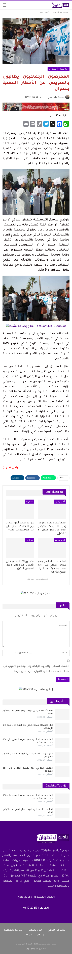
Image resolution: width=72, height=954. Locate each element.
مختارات (52, 69)
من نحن (28, 935)
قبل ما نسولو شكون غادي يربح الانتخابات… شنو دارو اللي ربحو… (28, 726)
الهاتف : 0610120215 (36, 908)
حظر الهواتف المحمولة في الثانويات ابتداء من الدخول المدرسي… (28, 755)
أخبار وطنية (60, 501)
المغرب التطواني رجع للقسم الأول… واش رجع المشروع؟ (28, 769)
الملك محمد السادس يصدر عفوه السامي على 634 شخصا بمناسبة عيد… (28, 740)
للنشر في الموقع (56, 930)
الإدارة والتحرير (35, 930)
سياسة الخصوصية (13, 930)
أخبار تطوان (63, 69)
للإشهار (41, 935)
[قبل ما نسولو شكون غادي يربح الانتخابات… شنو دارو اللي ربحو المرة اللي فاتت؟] (20, 509)
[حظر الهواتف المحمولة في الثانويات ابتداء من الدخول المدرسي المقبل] (20, 548)
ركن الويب (30, 949)
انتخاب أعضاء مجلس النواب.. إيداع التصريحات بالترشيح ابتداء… (28, 712)
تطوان (15, 865)
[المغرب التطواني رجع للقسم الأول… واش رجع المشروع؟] (62, 771)
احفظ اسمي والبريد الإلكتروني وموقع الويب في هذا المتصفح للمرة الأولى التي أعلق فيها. (36, 669)
